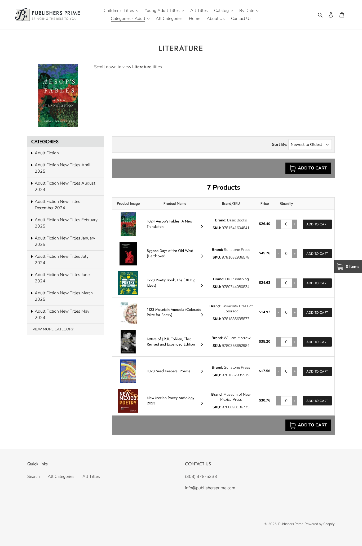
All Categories (61, 476)
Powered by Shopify (319, 524)
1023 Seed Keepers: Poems (168, 371)
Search (33, 476)
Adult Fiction (47, 153)
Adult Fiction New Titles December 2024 (57, 205)
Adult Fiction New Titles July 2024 (62, 260)
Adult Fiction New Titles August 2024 (65, 186)
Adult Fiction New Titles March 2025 (64, 296)
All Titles (91, 476)
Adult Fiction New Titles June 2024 (62, 278)
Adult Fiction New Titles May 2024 (62, 314)
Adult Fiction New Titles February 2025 (66, 223)
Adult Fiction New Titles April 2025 (63, 168)
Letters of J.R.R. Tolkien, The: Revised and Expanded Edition (171, 341)
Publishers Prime (290, 524)
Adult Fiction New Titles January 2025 (65, 241)
